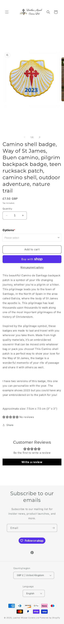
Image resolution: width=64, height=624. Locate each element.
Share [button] (9, 425)
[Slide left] (24, 137)
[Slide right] (39, 137)
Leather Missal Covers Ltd (26, 618)
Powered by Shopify (50, 618)
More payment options (32, 267)
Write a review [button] (32, 462)
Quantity (7, 208)
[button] (7, 12)
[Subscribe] (53, 528)
